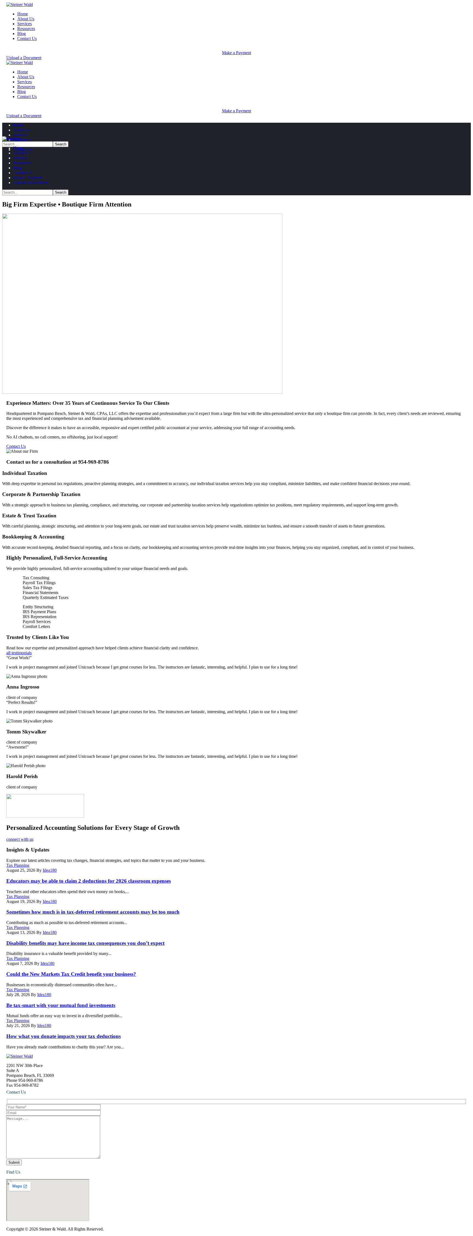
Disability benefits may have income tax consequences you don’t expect (85, 943)
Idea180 (50, 870)
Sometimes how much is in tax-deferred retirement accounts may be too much (93, 912)
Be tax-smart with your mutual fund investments (60, 1005)
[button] (236, 50)
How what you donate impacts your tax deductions (63, 1036)
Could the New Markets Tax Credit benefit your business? (71, 974)
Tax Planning (17, 865)
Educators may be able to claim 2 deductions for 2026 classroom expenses (88, 881)
